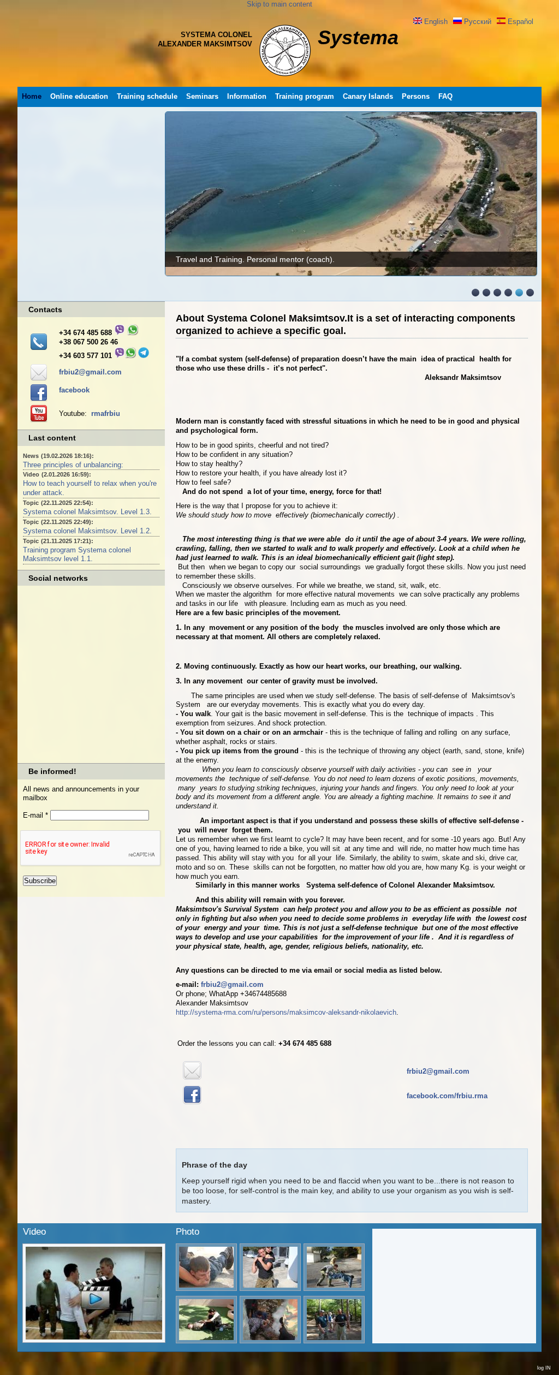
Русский (476, 21)
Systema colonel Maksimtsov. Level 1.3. (87, 512)
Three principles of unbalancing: (73, 465)
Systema (358, 37)
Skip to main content (279, 4)
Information (246, 96)
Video (34, 1232)
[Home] (285, 76)
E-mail (35, 815)
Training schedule (147, 96)
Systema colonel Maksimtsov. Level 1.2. (87, 531)
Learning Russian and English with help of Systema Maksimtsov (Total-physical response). (331, 259)
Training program (304, 96)
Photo (187, 1232)
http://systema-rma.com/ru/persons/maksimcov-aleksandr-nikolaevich (286, 1012)
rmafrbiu (105, 413)
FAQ (445, 96)
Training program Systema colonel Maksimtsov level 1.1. (77, 554)
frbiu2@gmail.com (90, 372)
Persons (416, 96)
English (435, 21)
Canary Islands (368, 96)
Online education (79, 96)
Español (519, 21)
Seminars (202, 96)
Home (31, 96)
